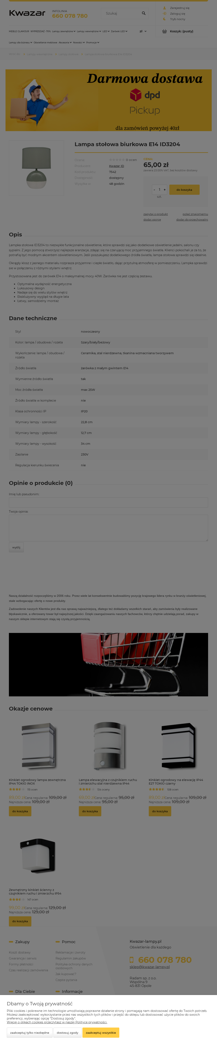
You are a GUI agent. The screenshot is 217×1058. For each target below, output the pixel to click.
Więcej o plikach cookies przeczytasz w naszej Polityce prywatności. (57, 1022)
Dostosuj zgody (67, 1032)
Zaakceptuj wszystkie (101, 1032)
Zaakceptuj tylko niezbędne (29, 1032)
